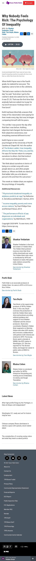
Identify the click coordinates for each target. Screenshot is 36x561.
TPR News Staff (9, 522)
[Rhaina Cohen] (6, 367)
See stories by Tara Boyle (22, 355)
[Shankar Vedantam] (6, 242)
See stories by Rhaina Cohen (21, 384)
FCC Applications (9, 505)
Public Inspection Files (11, 501)
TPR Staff (7, 518)
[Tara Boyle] (6, 302)
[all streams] (33, 558)
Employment (8, 475)
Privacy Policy (8, 484)
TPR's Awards (8, 530)
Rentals (6, 513)
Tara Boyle (9, 32)
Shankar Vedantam (8, 29)
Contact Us (7, 471)
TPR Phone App (9, 526)
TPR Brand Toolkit (9, 479)
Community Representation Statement (16, 488)
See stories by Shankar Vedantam (21, 268)
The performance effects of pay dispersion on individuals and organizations (15, 216)
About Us (7, 467)
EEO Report (7, 496)
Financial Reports (9, 492)
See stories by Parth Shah (11, 290)
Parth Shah (7, 278)
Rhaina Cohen (19, 364)
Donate (29, 3)
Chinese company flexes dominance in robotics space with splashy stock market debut (16, 426)
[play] (3, 559)
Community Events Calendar (13, 535)
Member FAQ (8, 509)
